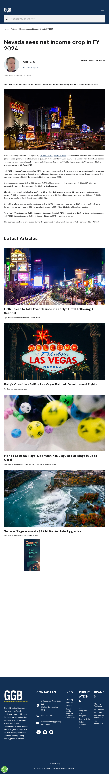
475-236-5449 (47, 716)
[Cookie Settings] (4, 769)
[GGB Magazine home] (7, 10)
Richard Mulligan (30, 67)
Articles (14, 29)
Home (6, 29)
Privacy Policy (54, 764)
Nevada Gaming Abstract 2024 (53, 156)
